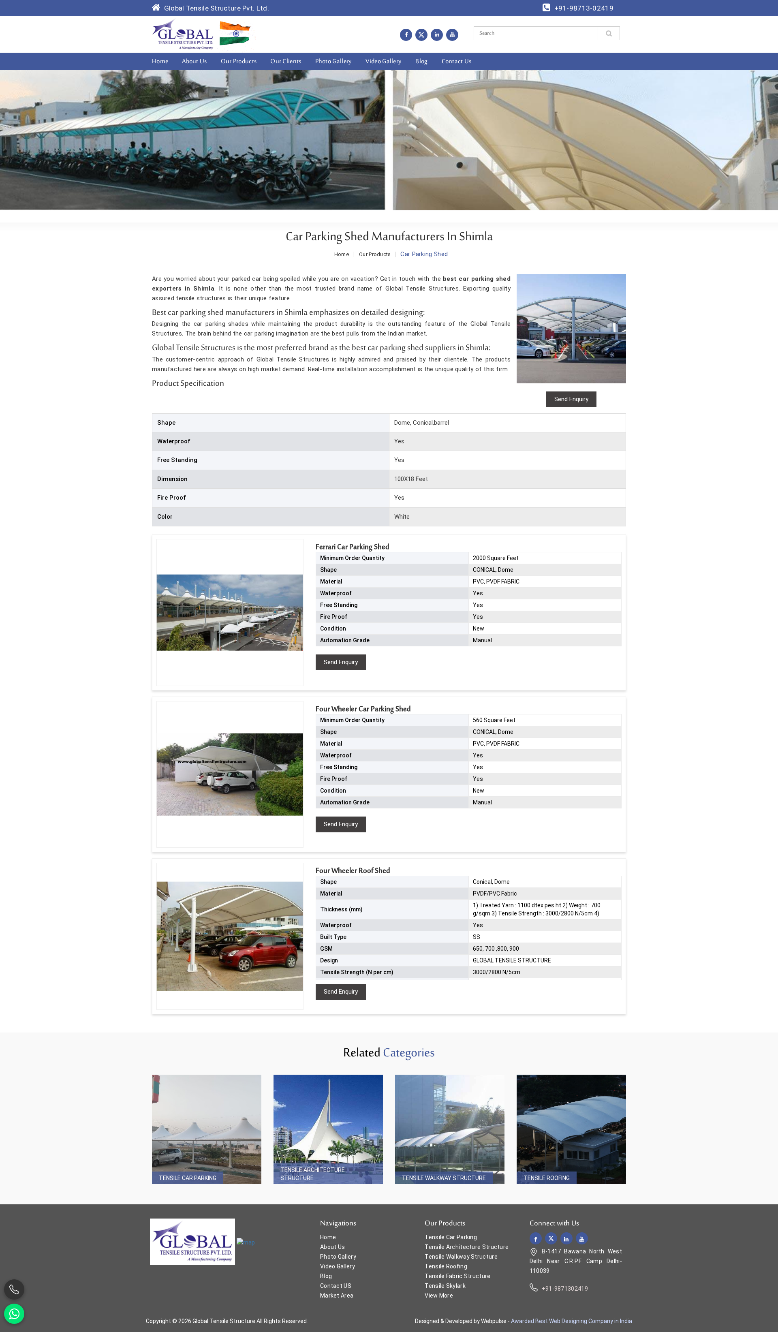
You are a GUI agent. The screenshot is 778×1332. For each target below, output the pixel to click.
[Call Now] (14, 1289)
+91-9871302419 (565, 1288)
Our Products (239, 62)
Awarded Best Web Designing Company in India (571, 1321)
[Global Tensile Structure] (183, 34)
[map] (246, 1242)
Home (160, 62)
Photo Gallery (333, 62)
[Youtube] (452, 34)
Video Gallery (383, 62)
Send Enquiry (341, 662)
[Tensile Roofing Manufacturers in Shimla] (571, 1129)
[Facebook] (406, 34)
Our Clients (285, 62)
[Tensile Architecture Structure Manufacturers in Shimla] (328, 1129)
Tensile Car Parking (187, 1178)
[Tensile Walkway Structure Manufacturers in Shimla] (449, 1129)
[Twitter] (421, 35)
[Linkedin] (437, 34)
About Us (194, 62)
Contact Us (457, 62)
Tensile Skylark (445, 1286)
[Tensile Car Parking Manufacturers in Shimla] (206, 1129)
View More (439, 1295)
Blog (421, 62)
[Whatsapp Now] (14, 1314)
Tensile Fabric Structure (457, 1276)
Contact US (335, 1286)
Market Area (336, 1295)
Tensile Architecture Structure (312, 1174)
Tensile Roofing (547, 1178)
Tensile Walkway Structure (444, 1178)
